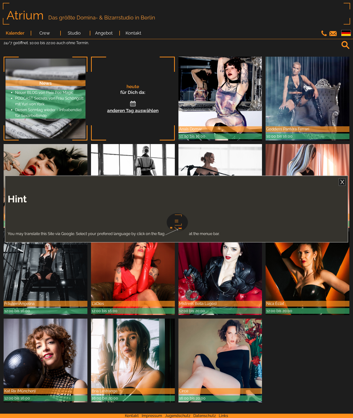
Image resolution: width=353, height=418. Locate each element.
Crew (44, 33)
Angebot (104, 33)
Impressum (152, 415)
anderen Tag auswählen (132, 110)
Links (223, 415)
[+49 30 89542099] (324, 34)
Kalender (15, 33)
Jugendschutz (177, 415)
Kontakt (133, 33)
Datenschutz (204, 415)
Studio (74, 33)
